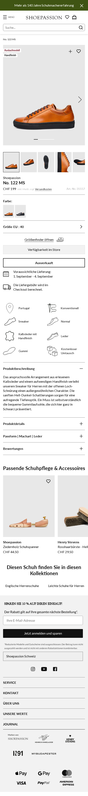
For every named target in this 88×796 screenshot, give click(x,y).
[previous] (9, 100)
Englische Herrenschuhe (22, 586)
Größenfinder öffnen (39, 239)
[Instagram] (33, 669)
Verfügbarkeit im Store (44, 249)
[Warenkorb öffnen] (74, 17)
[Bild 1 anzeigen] (36, 139)
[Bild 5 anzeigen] (52, 139)
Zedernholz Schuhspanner (21, 547)
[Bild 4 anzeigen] (48, 139)
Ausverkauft (44, 263)
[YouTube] (44, 669)
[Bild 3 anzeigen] (44, 139)
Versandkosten (43, 189)
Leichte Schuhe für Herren (66, 586)
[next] (79, 100)
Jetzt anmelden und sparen (43, 633)
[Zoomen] (70, 51)
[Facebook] (55, 669)
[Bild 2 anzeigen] (40, 139)
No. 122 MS (9, 39)
